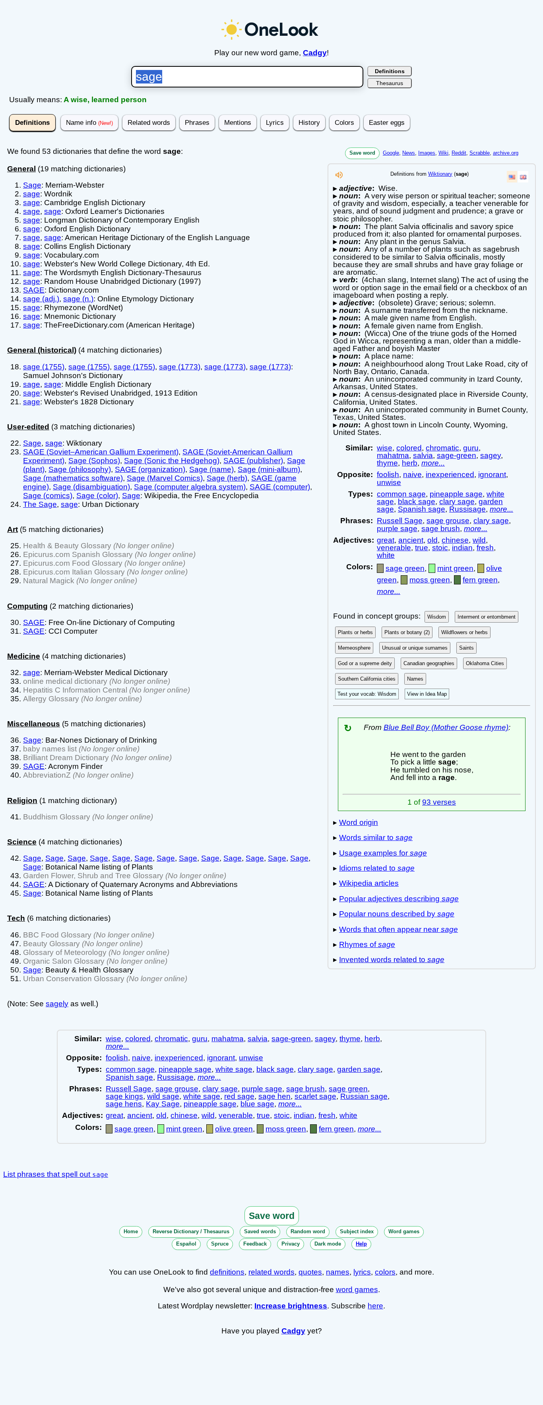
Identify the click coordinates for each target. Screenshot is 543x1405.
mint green (455, 568)
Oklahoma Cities (485, 663)
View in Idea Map (427, 694)
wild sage (163, 1096)
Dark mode (327, 1244)
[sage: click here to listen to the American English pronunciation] (339, 177)
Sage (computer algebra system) (190, 487)
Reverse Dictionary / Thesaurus (191, 1231)
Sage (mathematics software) (73, 478)
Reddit (459, 153)
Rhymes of (367, 944)
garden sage (358, 1069)
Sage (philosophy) (79, 469)
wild (479, 540)
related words (271, 1272)
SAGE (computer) (280, 487)
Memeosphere (354, 648)
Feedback (255, 1244)
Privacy (290, 1244)
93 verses (439, 802)
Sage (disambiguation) (91, 487)
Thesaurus (389, 83)
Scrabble (479, 153)
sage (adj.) (41, 299)
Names (415, 679)
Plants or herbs (355, 632)
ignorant (492, 474)
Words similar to (376, 837)
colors (385, 1272)
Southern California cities (367, 679)
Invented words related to (391, 959)
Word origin (358, 822)
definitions (227, 1272)
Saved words (260, 1231)
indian (462, 547)
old (432, 540)
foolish (388, 474)
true (421, 547)
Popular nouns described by (396, 914)
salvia (423, 455)
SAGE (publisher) (253, 460)
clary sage (457, 501)
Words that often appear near (398, 929)
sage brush (440, 528)
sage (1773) (179, 367)
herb (409, 463)
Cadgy (315, 53)
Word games (403, 1231)
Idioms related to (377, 868)
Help (361, 1244)
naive (412, 474)
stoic (440, 547)
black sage (416, 501)
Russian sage (364, 1096)
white (386, 555)
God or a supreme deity (365, 663)
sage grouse (448, 520)
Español (186, 1244)
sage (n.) (78, 299)
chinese (455, 540)
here (375, 1306)
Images (426, 153)
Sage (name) (211, 469)
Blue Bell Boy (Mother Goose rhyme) (446, 727)
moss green (429, 580)
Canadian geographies (428, 663)
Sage (32, 185)
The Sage (40, 504)
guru (471, 448)
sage (31, 194)
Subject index (357, 1231)
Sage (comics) (47, 495)
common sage (401, 494)
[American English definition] (512, 177)
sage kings (124, 1096)
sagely (57, 1003)
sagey (490, 455)
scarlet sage (315, 1096)
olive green (234, 1129)
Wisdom (436, 617)
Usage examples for (383, 853)
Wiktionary (440, 174)
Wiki (443, 153)
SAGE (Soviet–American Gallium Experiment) (100, 452)
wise (384, 448)
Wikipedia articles (369, 883)
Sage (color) (97, 495)
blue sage (257, 1104)
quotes (310, 1272)
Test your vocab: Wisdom (366, 694)
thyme (387, 463)
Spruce (220, 1244)
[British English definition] (523, 177)
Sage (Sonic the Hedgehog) (171, 460)
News (408, 153)
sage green (405, 568)
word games (357, 1289)
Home (131, 1231)
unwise (389, 482)
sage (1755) (43, 367)
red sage (239, 1096)
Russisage (467, 509)
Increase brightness (290, 1306)
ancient (410, 540)
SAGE (34, 290)
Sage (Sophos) (94, 460)
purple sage (397, 528)
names (337, 1272)
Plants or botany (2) (407, 632)
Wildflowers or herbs (464, 632)
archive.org (505, 153)
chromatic (442, 448)
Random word (308, 1231)
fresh (485, 547)
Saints (466, 648)
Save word (362, 153)
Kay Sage (163, 1104)
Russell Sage (400, 520)
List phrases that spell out (55, 1174)
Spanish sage (421, 509)
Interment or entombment (487, 617)
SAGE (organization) (150, 469)
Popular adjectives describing (399, 899)
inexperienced (450, 474)
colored (409, 448)
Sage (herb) (227, 478)
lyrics (362, 1272)
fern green (480, 580)
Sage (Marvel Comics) (165, 478)
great (385, 540)
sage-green (456, 455)
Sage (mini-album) (269, 469)
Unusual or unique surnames (415, 648)
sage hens (124, 1104)
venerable (394, 547)
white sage (233, 1069)
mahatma (393, 455)
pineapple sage (456, 494)
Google (391, 153)
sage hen (274, 1096)
